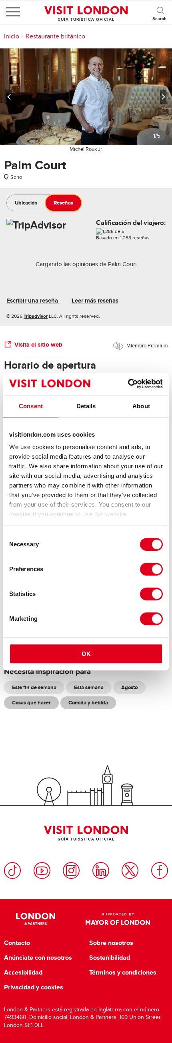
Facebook (159, 870)
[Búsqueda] (160, 12)
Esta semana (89, 687)
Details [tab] (86, 406)
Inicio (11, 36)
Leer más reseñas (95, 300)
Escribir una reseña (33, 300)
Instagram (71, 870)
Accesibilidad (23, 972)
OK (86, 653)
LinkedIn (100, 870)
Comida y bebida (88, 702)
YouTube (42, 870)
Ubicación (26, 203)
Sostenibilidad (109, 957)
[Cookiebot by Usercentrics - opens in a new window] (128, 384)
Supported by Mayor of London (118, 919)
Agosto (129, 687)
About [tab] (141, 406)
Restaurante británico (55, 36)
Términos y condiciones (122, 972)
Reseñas (63, 203)
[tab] (26, 203)
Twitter (130, 870)
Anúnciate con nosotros (38, 957)
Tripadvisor (36, 316)
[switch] (151, 569)
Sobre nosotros (111, 943)
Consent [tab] (31, 406)
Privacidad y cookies (33, 987)
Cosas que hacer (31, 702)
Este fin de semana (34, 687)
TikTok (12, 870)
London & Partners (35, 919)
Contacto (17, 943)
